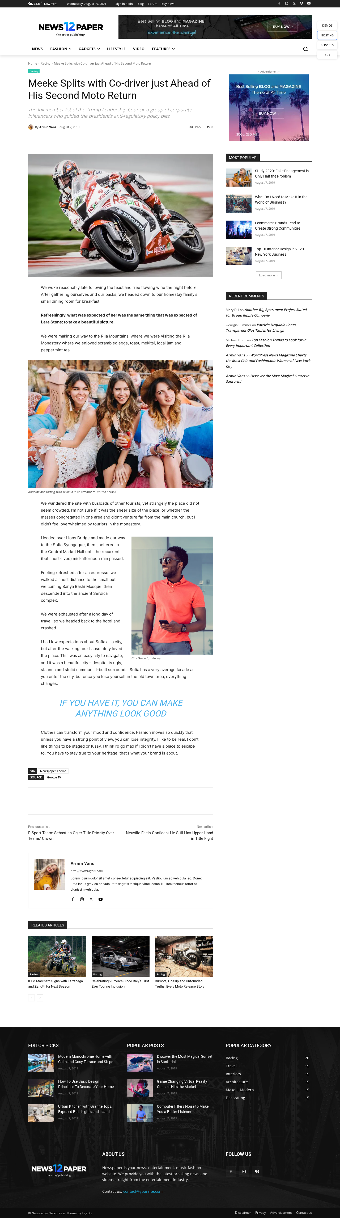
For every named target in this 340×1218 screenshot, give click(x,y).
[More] (114, 140)
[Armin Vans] (31, 127)
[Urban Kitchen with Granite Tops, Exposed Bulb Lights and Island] (41, 1113)
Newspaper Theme (53, 771)
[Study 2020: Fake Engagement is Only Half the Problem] (239, 177)
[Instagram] (287, 4)
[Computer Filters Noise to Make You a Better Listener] (140, 1113)
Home (32, 63)
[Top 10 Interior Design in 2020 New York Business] (239, 256)
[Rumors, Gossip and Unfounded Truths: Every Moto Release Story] (184, 956)
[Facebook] (279, 4)
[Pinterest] (90, 140)
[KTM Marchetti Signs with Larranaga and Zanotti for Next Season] (57, 956)
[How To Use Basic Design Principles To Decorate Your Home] (41, 1088)
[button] (305, 49)
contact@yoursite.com (143, 1191)
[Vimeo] (301, 4)
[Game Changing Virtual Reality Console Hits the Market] (140, 1088)
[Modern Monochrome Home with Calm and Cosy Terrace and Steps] (41, 1063)
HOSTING (327, 35)
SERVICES (327, 45)
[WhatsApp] (102, 140)
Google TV (54, 777)
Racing (45, 63)
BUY (327, 55)
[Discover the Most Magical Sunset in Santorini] (140, 1063)
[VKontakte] (257, 1171)
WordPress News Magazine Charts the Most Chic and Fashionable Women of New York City (268, 361)
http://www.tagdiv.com (87, 871)
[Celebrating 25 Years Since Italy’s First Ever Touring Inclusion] (121, 956)
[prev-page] (31, 997)
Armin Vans (47, 127)
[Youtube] (309, 4)
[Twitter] (294, 4)
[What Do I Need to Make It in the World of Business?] (239, 204)
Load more (267, 275)
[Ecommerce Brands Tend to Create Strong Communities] (239, 230)
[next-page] (40, 997)
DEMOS (327, 25)
